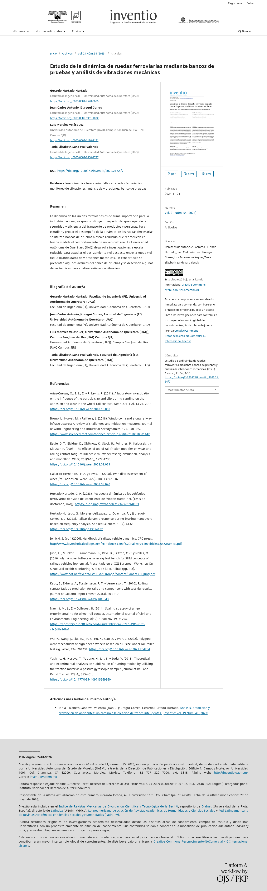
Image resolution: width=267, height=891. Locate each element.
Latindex (57, 810)
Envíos (77, 31)
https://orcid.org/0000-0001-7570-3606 (74, 101)
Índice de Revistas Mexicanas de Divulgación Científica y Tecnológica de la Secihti (118, 806)
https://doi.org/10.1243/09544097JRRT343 (79, 599)
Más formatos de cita (181, 390)
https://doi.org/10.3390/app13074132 (76, 529)
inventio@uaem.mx (43, 777)
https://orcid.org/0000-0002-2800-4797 (74, 157)
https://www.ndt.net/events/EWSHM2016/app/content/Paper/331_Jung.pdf (102, 574)
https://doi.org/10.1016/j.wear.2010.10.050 (80, 409)
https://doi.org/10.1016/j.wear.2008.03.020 (80, 484)
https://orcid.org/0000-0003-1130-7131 (74, 140)
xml (208, 174)
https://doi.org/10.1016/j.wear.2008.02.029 (80, 464)
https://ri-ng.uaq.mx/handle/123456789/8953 (107, 504)
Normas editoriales (49, 31)
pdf (173, 174)
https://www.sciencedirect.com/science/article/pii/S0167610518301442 (100, 434)
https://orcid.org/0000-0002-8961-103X (74, 118)
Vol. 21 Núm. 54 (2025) (92, 53)
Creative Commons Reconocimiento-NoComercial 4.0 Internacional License (185, 336)
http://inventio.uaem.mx (231, 772)
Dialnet (207, 806)
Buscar (246, 31)
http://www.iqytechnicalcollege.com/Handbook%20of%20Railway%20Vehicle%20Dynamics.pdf (116, 544)
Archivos (67, 53)
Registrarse (235, 3)
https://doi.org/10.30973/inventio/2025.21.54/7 (90, 171)
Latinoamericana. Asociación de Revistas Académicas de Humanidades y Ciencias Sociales (151, 810)
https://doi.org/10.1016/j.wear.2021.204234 (119, 649)
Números (19, 31)
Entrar (250, 3)
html (190, 174)
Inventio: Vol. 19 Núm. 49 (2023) (186, 713)
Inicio (53, 53)
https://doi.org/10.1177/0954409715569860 (80, 679)
